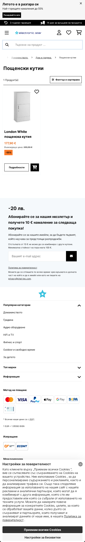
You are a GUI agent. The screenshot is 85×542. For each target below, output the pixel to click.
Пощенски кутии (68, 57)
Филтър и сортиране (67, 79)
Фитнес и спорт (12, 342)
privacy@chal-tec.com (19, 279)
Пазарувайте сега (12, 15)
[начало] (6, 57)
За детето (9, 357)
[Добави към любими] (36, 91)
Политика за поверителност (22, 268)
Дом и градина (44, 57)
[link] (22, 107)
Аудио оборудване (14, 327)
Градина (8, 319)
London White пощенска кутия (17, 134)
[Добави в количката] (35, 167)
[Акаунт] (59, 33)
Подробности (17, 167)
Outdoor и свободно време (19, 349)
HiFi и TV (8, 334)
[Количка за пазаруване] (79, 32)
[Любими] (68, 32)
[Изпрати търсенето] (7, 44)
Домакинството (19, 57)
